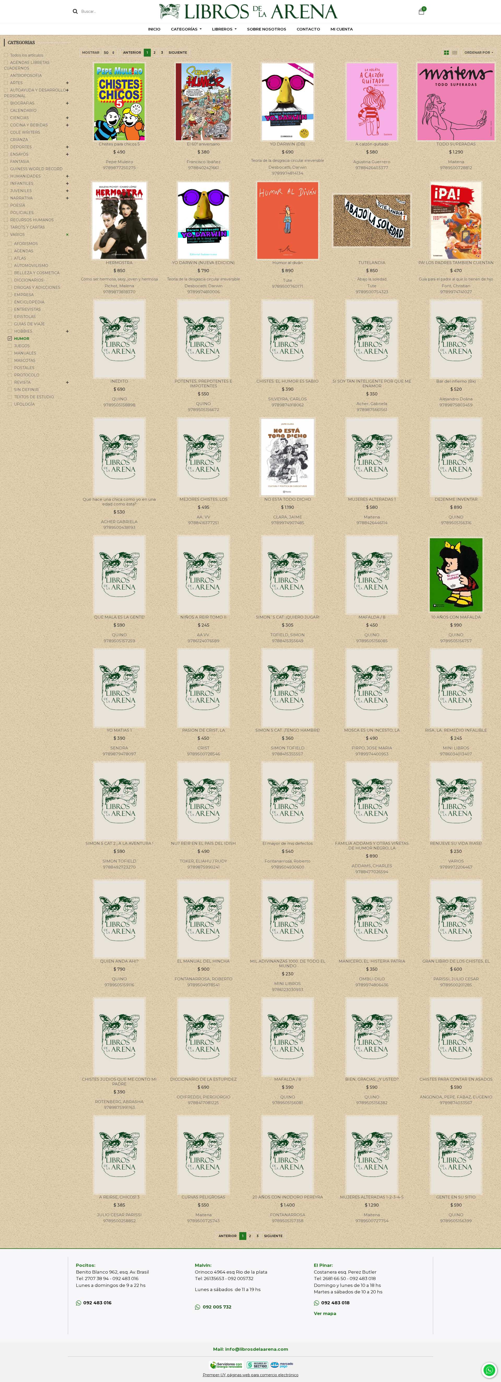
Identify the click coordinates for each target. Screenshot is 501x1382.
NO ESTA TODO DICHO (287, 499)
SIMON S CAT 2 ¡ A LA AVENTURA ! (119, 843)
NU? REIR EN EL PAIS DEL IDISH (203, 843)
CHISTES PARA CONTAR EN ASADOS (456, 1079)
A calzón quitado (372, 144)
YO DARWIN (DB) (287, 144)
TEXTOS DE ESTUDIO (34, 397)
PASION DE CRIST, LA (203, 730)
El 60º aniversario (203, 144)
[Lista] (455, 53)
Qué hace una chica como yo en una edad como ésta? (119, 501)
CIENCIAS (19, 117)
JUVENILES (21, 190)
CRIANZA (19, 139)
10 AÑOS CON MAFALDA (456, 617)
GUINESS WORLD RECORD (36, 169)
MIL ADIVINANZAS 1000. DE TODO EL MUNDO (287, 963)
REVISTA (22, 382)
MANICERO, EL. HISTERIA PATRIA (372, 961)
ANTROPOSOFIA (26, 75)
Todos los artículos (26, 55)
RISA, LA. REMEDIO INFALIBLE (456, 730)
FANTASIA (19, 161)
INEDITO (119, 381)
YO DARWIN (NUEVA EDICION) (203, 262)
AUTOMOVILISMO (31, 265)
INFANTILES (21, 183)
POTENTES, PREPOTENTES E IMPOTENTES (203, 383)
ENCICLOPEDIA (29, 302)
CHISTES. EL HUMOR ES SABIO (288, 381)
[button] (479, 53)
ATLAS (20, 258)
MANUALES (25, 353)
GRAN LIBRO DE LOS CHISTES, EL (456, 961)
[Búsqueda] (75, 11)
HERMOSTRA (119, 262)
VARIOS (17, 234)
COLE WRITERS (25, 132)
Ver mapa (325, 1313)
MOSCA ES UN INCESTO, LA (372, 730)
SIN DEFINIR (26, 389)
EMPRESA (24, 294)
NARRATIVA (21, 198)
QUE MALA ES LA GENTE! (119, 617)
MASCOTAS (24, 360)
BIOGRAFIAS (22, 103)
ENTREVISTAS (27, 309)
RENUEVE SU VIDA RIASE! (456, 843)
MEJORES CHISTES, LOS (204, 499)
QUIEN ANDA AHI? (119, 961)
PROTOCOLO (26, 375)
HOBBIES (23, 331)
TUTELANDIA (372, 262)
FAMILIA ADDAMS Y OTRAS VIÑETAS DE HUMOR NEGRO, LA (372, 846)
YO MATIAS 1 (119, 730)
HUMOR (21, 338)
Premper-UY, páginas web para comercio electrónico (251, 1375)
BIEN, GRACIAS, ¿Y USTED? (372, 1079)
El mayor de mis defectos (288, 843)
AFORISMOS (26, 243)
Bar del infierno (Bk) (456, 381)
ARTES (16, 83)
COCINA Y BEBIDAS (29, 125)
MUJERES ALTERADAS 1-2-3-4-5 (372, 1197)
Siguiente (178, 52)
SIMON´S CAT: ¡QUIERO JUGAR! (287, 617)
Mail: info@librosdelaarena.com (250, 1349)
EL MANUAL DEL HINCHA (203, 961)
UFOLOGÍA (24, 404)
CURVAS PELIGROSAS (203, 1197)
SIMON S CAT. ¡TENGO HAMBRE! (287, 730)
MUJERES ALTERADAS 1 (372, 499)
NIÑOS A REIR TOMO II (203, 617)
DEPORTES (21, 147)
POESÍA (17, 205)
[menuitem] (154, 29)
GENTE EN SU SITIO (456, 1197)
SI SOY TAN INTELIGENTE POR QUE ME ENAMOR (372, 383)
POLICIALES (22, 212)
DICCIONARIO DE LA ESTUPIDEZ (203, 1079)
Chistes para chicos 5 (119, 144)
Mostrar (90, 52)
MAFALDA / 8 (372, 617)
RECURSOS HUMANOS (32, 220)
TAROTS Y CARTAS (27, 227)
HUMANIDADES (25, 176)
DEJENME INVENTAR (456, 499)
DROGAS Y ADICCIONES (37, 287)
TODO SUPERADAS (456, 144)
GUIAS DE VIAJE (29, 324)
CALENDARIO (23, 110)
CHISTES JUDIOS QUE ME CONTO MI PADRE (119, 1081)
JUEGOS (22, 346)
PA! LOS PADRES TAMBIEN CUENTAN (456, 262)
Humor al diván (287, 262)
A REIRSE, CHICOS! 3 (119, 1197)
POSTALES (24, 367)
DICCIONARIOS (29, 280)
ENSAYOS (19, 154)
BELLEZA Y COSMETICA (36, 273)
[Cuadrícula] (446, 53)
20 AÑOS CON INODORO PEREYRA (287, 1197)
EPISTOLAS (25, 316)
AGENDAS (23, 251)
